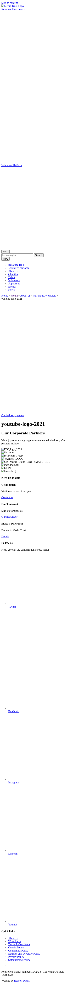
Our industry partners (44, 295)
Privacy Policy (16, 956)
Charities (13, 274)
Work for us (14, 941)
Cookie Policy (16, 947)
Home (4, 295)
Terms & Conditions (19, 944)
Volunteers (14, 280)
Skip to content (9, 2)
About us (13, 271)
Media (14, 295)
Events (12, 286)
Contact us (7, 497)
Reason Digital (22, 980)
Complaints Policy (18, 950)
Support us (14, 283)
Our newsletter (9, 516)
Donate (5, 536)
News (11, 289)
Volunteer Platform (18, 267)
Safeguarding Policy (19, 959)
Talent (11, 277)
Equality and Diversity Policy (24, 953)
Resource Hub (16, 264)
